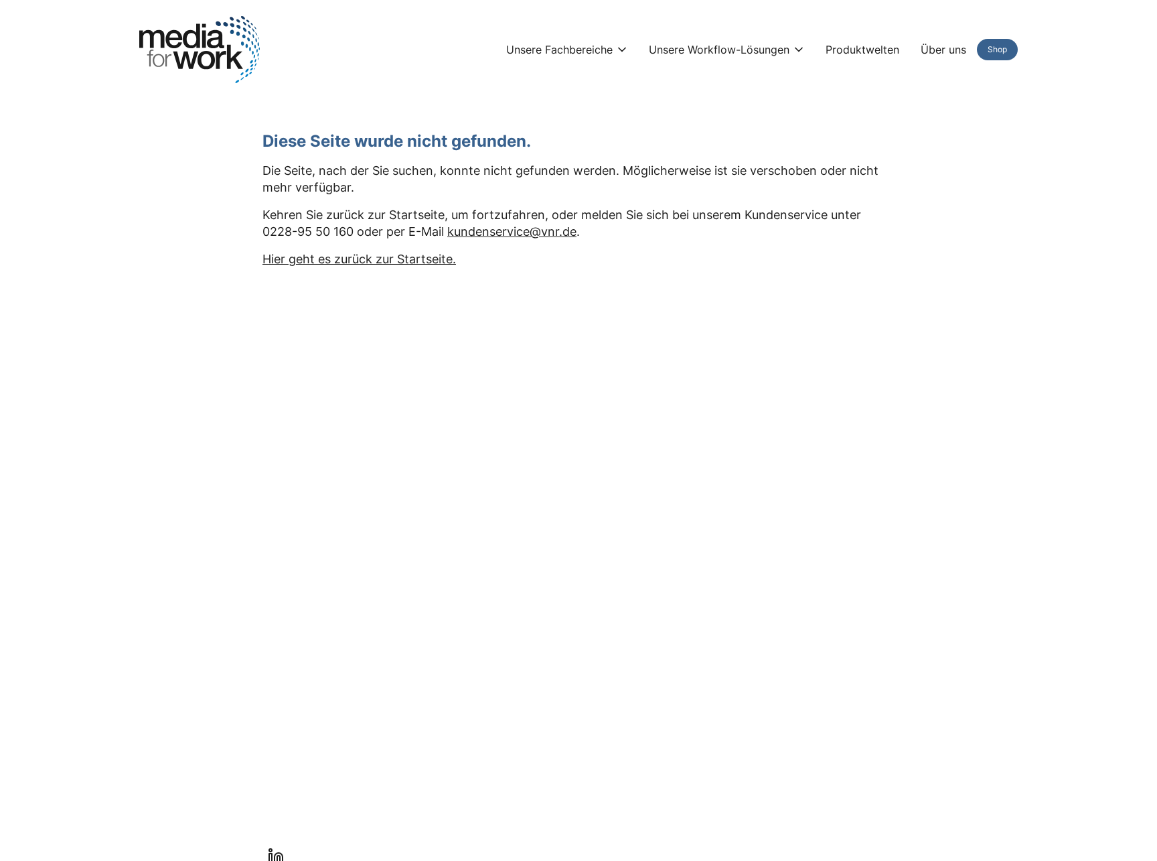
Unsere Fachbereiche (559, 49)
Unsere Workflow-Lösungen (719, 49)
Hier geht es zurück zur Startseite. (359, 259)
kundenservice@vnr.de (511, 231)
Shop (997, 49)
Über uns (943, 49)
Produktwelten (862, 49)
